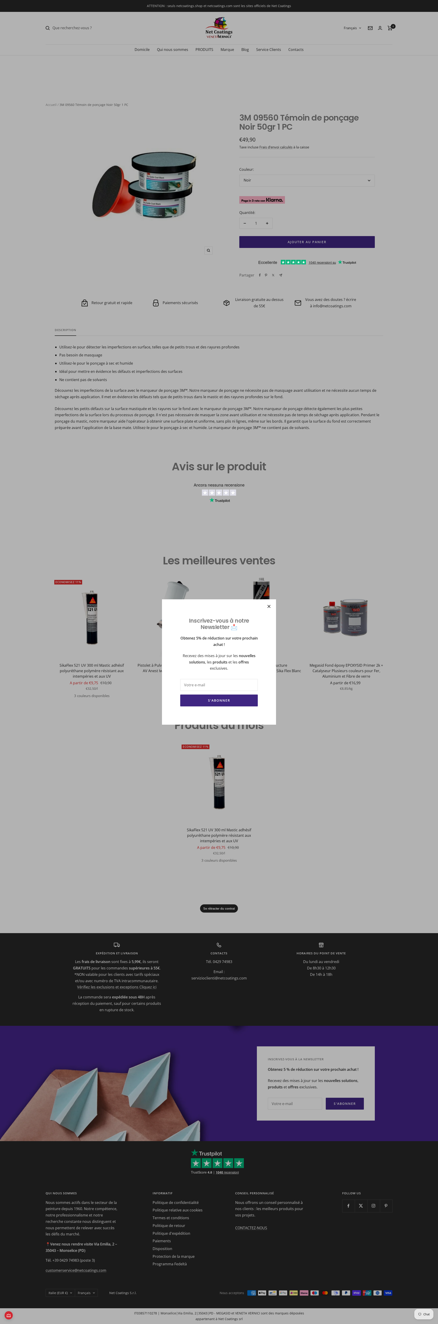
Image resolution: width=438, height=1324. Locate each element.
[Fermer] (269, 606)
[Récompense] (9, 1315)
